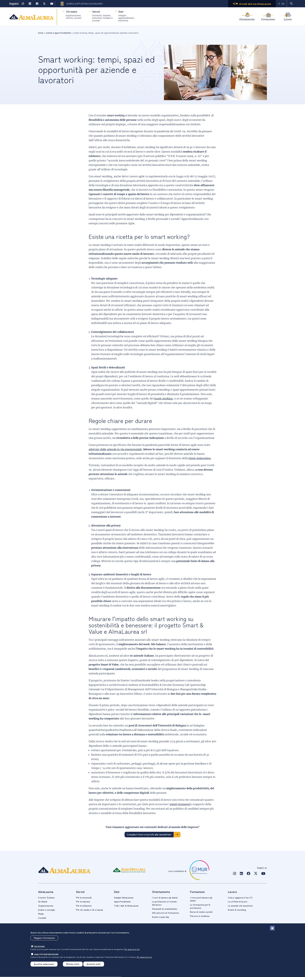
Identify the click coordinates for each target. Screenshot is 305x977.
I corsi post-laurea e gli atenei (201, 899)
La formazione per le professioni (200, 906)
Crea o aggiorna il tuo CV (240, 897)
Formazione (268, 19)
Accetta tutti (94, 964)
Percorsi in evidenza (199, 915)
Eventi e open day (160, 916)
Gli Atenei (42, 901)
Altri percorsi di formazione (165, 912)
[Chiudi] (272, 928)
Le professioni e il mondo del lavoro (164, 903)
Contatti (42, 917)
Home (40, 32)
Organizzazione (45, 905)
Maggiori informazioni (44, 938)
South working (163, 398)
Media (41, 913)
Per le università (84, 897)
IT (279, 3)
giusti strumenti (180, 804)
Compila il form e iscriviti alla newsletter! (149, 834)
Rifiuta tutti (72, 964)
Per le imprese (83, 901)
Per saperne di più (132, 949)
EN (283, 3)
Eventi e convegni (46, 909)
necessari (39, 946)
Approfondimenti (122, 901)
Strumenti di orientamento (164, 908)
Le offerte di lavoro (237, 901)
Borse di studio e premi (201, 911)
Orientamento (247, 19)
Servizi (96, 11)
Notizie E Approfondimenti (58, 32)
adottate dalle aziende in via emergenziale (115, 449)
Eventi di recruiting (237, 909)
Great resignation (200, 458)
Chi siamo (71, 11)
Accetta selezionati (44, 964)
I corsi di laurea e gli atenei (165, 897)
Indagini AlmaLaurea (123, 897)
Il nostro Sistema (46, 897)
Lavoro (288, 19)
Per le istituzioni (84, 905)
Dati (121, 11)
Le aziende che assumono (240, 905)
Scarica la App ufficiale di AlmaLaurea (84, 3)
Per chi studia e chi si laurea (89, 909)
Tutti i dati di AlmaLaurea (126, 905)
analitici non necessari (46, 954)
